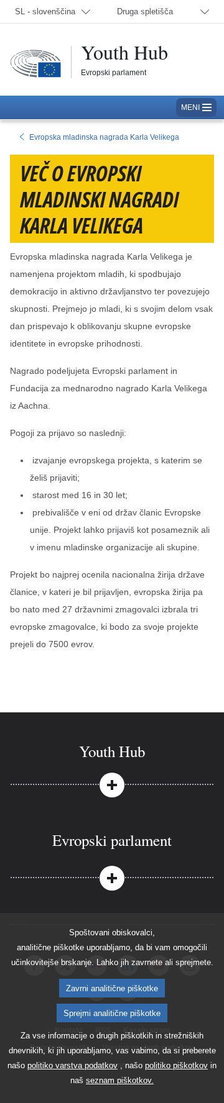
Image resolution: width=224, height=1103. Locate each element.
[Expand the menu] (112, 784)
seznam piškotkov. (120, 1080)
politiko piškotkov (176, 1065)
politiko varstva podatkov (72, 1065)
